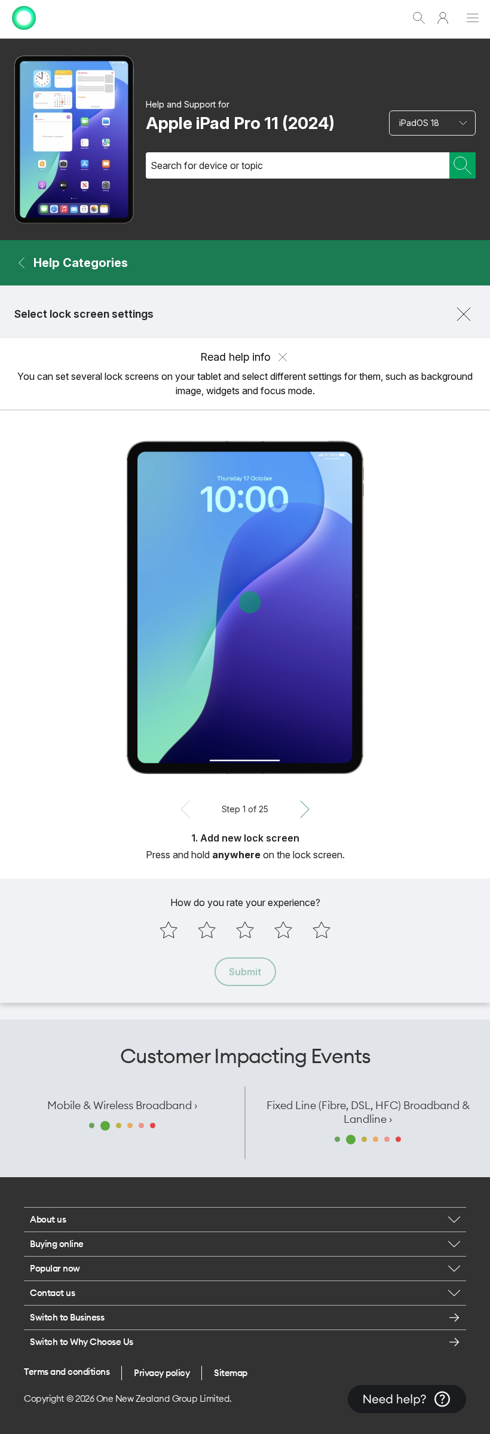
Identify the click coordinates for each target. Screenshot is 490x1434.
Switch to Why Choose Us (81, 1341)
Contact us (52, 1292)
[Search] (462, 165)
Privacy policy (161, 1372)
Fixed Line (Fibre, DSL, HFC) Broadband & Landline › (368, 1112)
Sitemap (230, 1372)
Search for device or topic (207, 165)
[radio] (168, 930)
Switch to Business (67, 1317)
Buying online (57, 1243)
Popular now (55, 1268)
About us (48, 1219)
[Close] (464, 314)
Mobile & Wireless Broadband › (122, 1105)
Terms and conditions (66, 1371)
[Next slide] (305, 809)
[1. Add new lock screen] (245, 607)
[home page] (24, 32)
